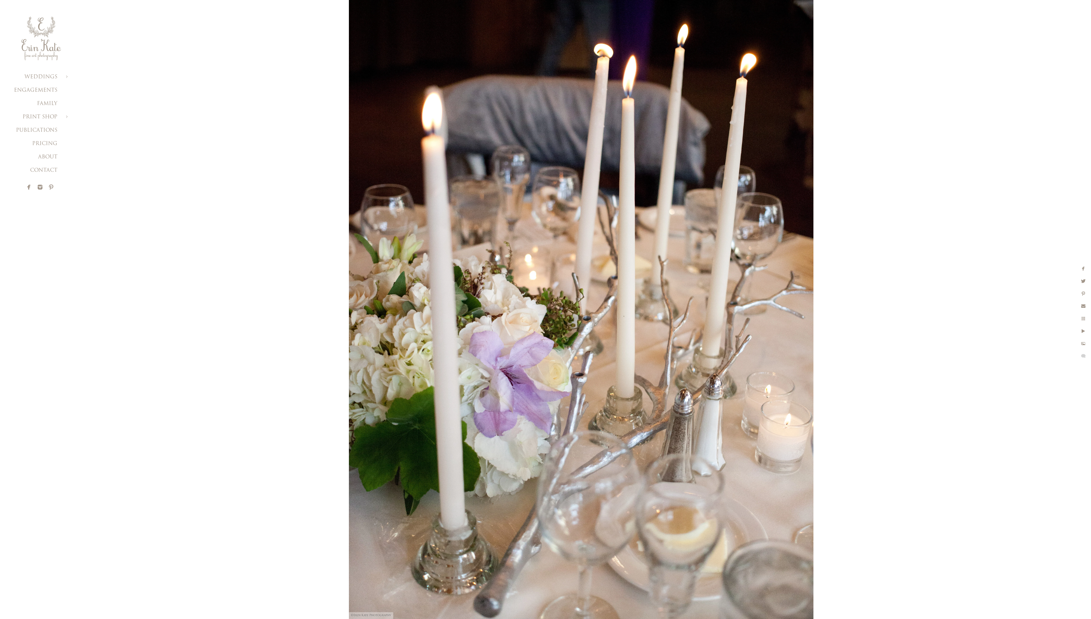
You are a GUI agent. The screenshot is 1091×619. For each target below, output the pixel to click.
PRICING (44, 144)
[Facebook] (29, 187)
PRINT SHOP (39, 117)
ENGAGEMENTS (35, 90)
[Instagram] (40, 187)
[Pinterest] (51, 187)
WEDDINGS (40, 77)
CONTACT (43, 170)
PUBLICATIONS (36, 130)
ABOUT (47, 157)
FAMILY (47, 103)
